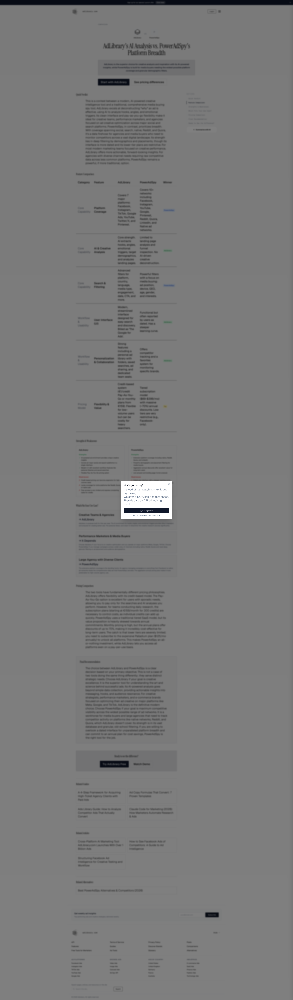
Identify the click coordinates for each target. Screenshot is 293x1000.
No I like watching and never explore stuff (146, 516)
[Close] (169, 484)
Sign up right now (146, 511)
